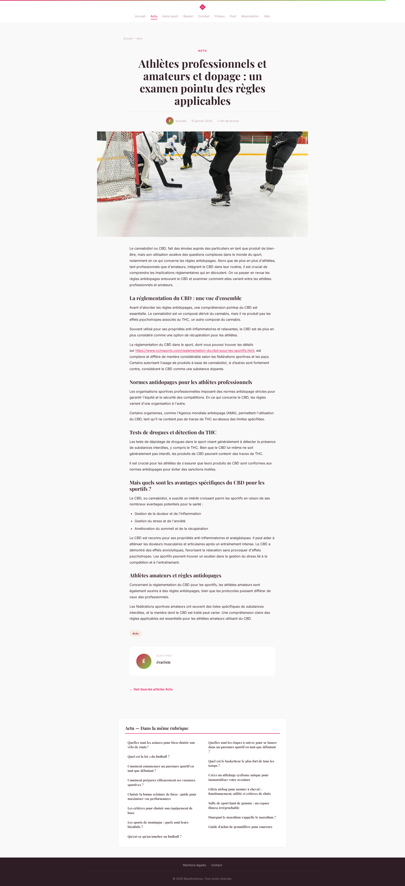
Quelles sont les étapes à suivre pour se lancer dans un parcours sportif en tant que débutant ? (242, 747)
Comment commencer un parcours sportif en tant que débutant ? (161, 768)
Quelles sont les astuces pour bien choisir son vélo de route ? (161, 744)
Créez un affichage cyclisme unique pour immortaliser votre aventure (238, 777)
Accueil (140, 16)
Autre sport (170, 16)
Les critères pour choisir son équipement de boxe (160, 810)
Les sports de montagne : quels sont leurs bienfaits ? (158, 824)
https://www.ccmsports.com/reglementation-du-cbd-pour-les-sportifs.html (194, 350)
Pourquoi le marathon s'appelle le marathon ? (242, 817)
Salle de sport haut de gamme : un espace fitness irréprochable (238, 805)
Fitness (220, 16)
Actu (154, 16)
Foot (233, 16)
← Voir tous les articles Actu (151, 689)
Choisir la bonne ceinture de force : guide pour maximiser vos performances (162, 796)
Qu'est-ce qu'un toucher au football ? (154, 836)
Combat (203, 16)
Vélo (267, 16)
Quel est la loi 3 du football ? (148, 756)
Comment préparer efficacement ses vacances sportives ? (161, 782)
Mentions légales (194, 865)
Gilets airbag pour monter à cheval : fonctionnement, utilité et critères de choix (239, 791)
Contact (216, 865)
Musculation (250, 16)
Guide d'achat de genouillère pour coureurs (240, 827)
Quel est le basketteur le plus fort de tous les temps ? (241, 763)
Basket (188, 16)
